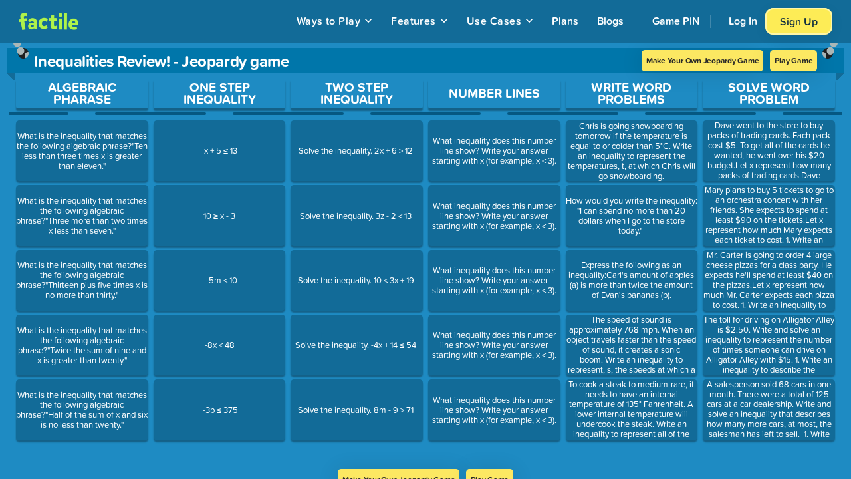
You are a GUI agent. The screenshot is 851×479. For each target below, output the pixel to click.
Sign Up (799, 21)
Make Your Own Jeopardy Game (702, 60)
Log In (743, 20)
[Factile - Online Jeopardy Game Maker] (48, 21)
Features (413, 20)
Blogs (610, 20)
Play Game (793, 60)
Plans (565, 20)
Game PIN (676, 20)
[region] (425, 256)
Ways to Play (329, 20)
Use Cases (494, 20)
